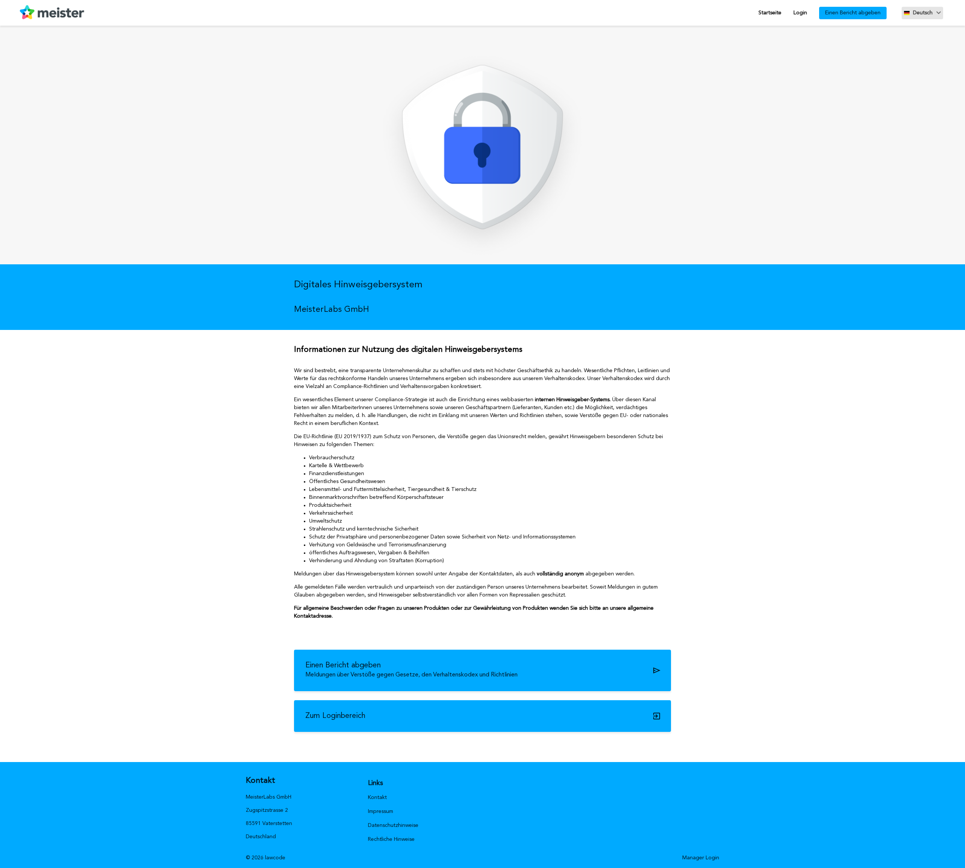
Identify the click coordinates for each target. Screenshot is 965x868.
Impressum (380, 811)
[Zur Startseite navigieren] (48, 13)
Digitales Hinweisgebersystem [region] (358, 285)
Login (800, 12)
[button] (922, 13)
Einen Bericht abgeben (853, 12)
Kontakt (377, 797)
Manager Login (700, 857)
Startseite (769, 12)
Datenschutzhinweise (393, 825)
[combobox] (922, 13)
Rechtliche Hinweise (391, 839)
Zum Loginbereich (335, 716)
